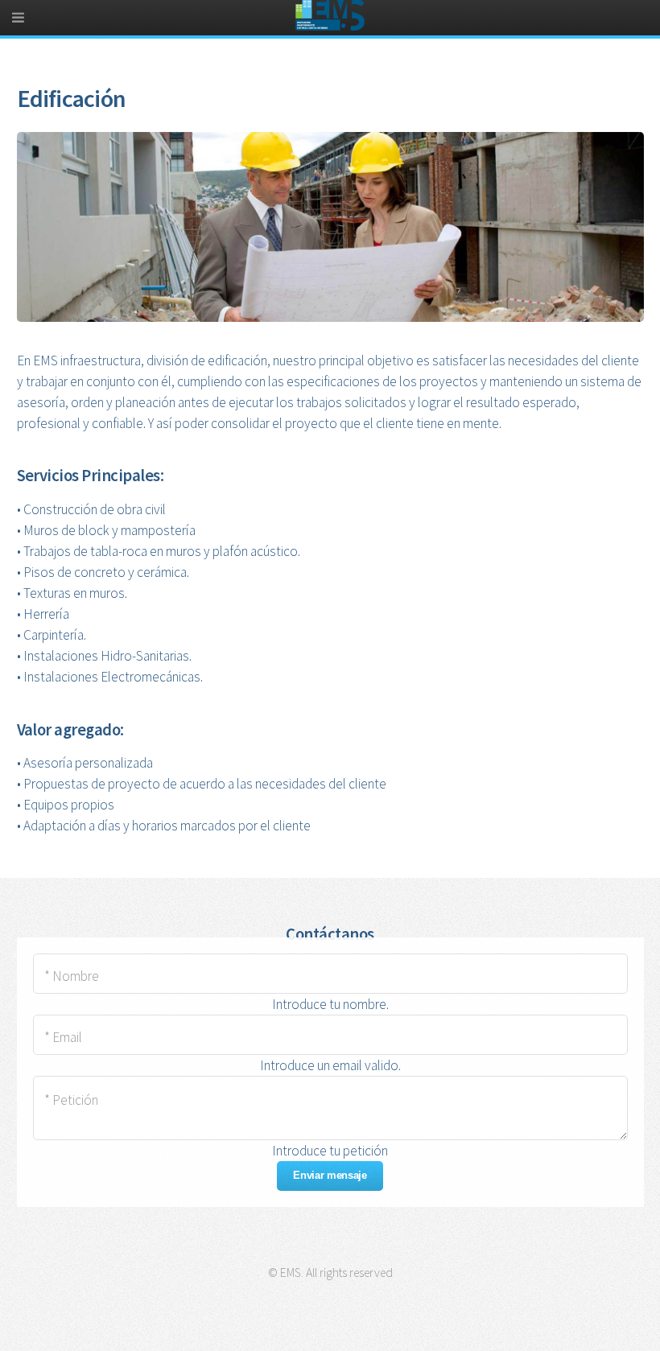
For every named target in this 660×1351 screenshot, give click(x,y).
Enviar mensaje (329, 1175)
